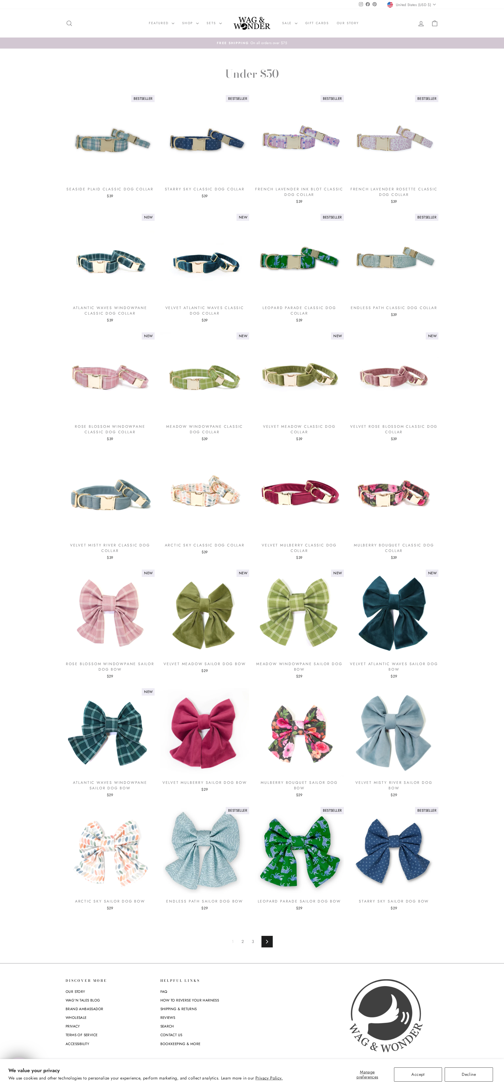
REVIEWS (167, 1017)
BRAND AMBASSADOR (84, 1008)
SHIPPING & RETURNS (178, 1008)
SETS (212, 23)
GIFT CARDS (317, 23)
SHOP (188, 23)
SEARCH (167, 1026)
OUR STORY (348, 23)
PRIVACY (73, 1026)
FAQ (163, 991)
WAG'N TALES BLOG (83, 1000)
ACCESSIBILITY (77, 1043)
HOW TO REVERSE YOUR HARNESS (189, 1000)
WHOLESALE (76, 1017)
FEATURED (159, 23)
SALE (287, 23)
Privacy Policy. (269, 1078)
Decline (469, 1074)
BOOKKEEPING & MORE (180, 1043)
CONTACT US (171, 1034)
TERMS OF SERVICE (81, 1034)
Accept (417, 1074)
